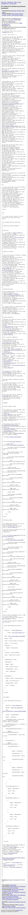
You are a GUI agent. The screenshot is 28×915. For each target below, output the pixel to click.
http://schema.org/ (14, 535)
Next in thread (15, 15)
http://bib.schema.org (9, 428)
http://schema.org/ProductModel (10, 126)
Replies (21, 15)
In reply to (9, 15)
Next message (15, 13)
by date (20, 904)
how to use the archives (10, 907)
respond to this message (14, 901)
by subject (8, 906)
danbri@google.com (16, 18)
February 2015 (13, 3)
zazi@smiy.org (11, 21)
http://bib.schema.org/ (15, 441)
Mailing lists (10, 2)
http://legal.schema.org (10, 362)
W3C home (3, 2)
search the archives (20, 907)
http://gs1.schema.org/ (17, 707)
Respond (19, 10)
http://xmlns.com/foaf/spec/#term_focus (12, 103)
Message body (13, 10)
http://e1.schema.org (15, 294)
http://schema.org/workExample (13, 436)
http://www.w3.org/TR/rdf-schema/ (10, 70)
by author (13, 906)
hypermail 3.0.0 (19, 910)
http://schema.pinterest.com (9, 330)
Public (15, 2)
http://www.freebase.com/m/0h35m (15, 445)
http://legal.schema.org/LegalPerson (13, 350)
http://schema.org (17, 232)
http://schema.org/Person (8, 353)
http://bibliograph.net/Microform (10, 425)
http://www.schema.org (7, 270)
